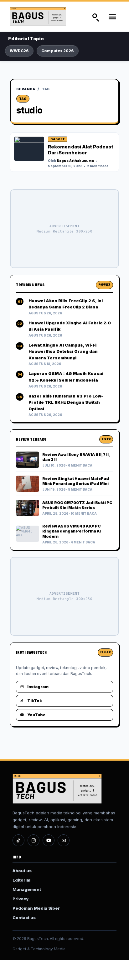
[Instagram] (33, 840)
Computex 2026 (57, 50)
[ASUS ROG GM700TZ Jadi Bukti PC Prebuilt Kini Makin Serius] (27, 508)
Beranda (25, 89)
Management (27, 889)
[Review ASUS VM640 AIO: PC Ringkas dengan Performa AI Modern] (27, 534)
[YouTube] (48, 840)
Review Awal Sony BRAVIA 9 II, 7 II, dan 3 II (76, 457)
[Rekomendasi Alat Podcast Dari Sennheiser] (29, 149)
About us (22, 870)
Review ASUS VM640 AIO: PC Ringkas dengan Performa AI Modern (71, 531)
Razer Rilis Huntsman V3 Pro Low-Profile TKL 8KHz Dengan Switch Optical (65, 402)
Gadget (57, 139)
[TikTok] (18, 840)
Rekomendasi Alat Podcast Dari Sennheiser (80, 150)
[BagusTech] (43, 16)
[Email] (64, 840)
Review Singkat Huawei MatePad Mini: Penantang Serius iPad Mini (75, 481)
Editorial (21, 880)
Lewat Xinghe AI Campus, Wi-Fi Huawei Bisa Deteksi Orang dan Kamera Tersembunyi (63, 351)
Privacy (20, 898)
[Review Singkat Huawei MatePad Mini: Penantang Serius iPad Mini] (27, 484)
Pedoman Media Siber (36, 908)
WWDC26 (19, 50)
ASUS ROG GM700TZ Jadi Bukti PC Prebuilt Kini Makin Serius (77, 505)
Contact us (24, 917)
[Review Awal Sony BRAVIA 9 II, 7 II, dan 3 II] (27, 460)
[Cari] (95, 16)
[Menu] (112, 16)
